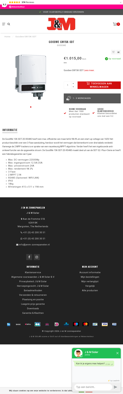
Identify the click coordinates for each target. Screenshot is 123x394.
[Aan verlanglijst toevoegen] (113, 52)
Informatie (9, 130)
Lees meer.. (89, 70)
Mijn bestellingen (90, 277)
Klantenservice (33, 272)
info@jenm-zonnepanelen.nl (34, 244)
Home (7, 36)
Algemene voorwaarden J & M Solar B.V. (33, 277)
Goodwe (61, 45)
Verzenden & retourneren (33, 295)
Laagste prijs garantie (33, 304)
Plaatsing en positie (33, 299)
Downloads (33, 308)
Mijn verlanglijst (90, 281)
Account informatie (90, 272)
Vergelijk (90, 286)
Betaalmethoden (33, 290)
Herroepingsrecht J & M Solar (33, 286)
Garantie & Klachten (33, 313)
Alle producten (90, 290)
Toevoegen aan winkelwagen (101, 85)
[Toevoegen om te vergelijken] (118, 52)
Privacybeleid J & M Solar (33, 281)
